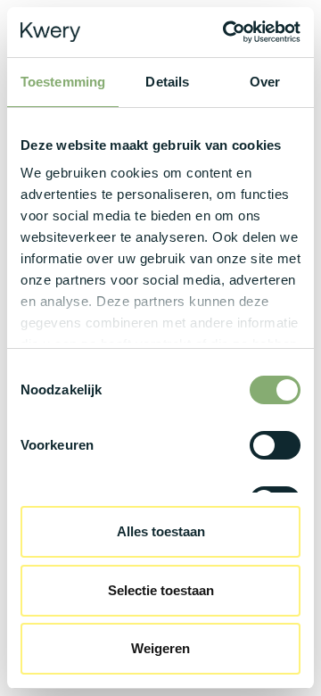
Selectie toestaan (161, 590)
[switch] (275, 445)
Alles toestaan (161, 531)
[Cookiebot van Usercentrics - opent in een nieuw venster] (226, 32)
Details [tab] (167, 81)
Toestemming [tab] (63, 81)
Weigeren (160, 648)
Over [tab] (265, 81)
